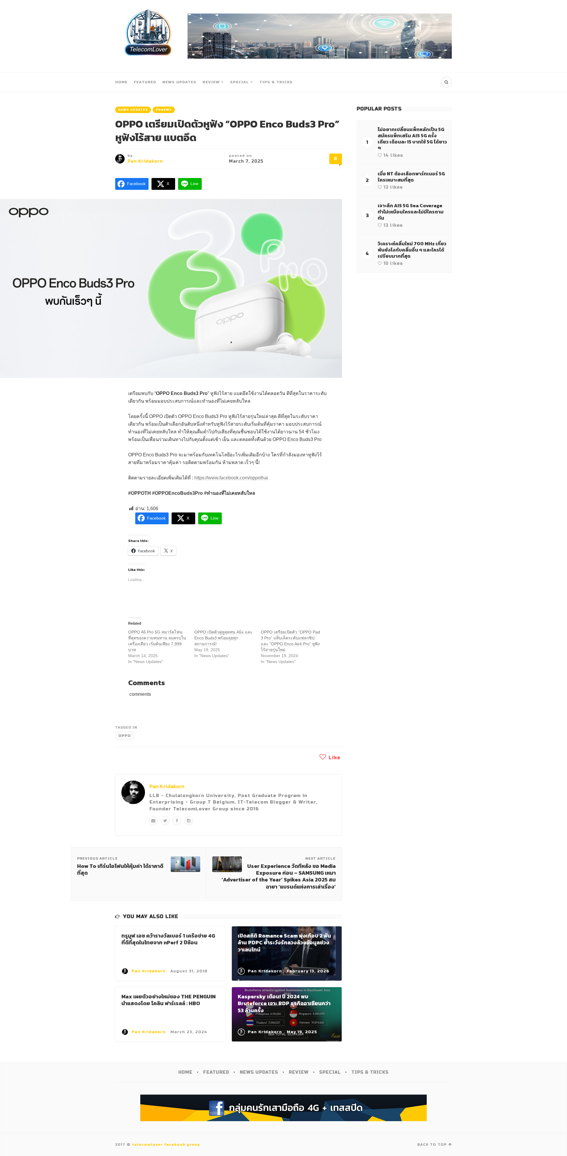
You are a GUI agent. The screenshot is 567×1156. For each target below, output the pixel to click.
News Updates (179, 82)
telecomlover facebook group (166, 1144)
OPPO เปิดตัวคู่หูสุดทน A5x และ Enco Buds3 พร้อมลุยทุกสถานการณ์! (223, 638)
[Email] (153, 820)
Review (211, 82)
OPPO (124, 736)
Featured (145, 82)
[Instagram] (188, 820)
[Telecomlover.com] (148, 36)
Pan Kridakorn (145, 161)
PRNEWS (164, 110)
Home (121, 82)
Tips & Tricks (276, 82)
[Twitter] (165, 820)
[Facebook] (176, 820)
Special (239, 82)
